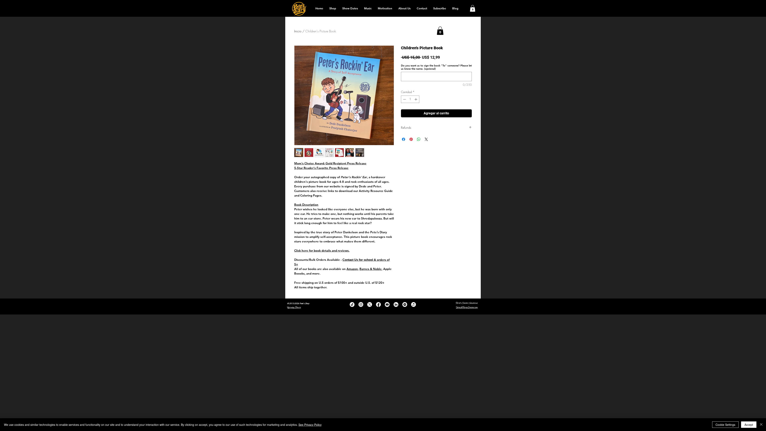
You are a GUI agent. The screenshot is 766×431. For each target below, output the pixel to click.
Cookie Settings (725, 425)
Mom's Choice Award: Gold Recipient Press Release (330, 163)
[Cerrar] (761, 424)
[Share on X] (426, 139)
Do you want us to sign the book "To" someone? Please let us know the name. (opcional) (436, 67)
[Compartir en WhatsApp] (418, 139)
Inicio (297, 31)
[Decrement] (404, 99)
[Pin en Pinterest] (411, 139)
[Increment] (416, 99)
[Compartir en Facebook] (403, 139)
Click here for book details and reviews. (321, 250)
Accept (748, 425)
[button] (472, 8)
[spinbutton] (410, 99)
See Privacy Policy (310, 425)
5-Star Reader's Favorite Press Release (321, 168)
